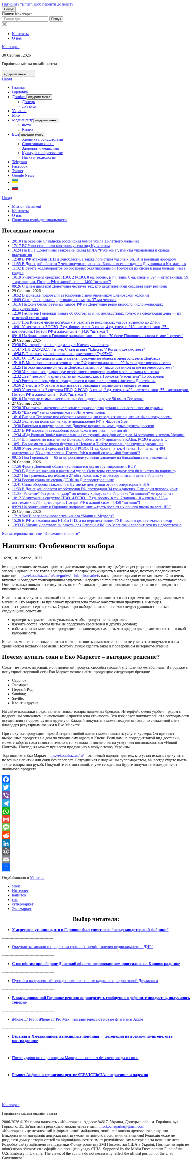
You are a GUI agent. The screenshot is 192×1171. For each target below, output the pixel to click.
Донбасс (19, 97)
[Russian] (15, 189)
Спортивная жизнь (38, 144)
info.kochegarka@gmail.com (121, 1126)
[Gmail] (96, 819)
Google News (23, 175)
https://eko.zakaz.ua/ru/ (66, 755)
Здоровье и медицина (40, 148)
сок (15, 899)
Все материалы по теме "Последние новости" (41, 533)
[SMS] (96, 827)
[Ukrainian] (15, 182)
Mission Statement (26, 206)
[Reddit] (96, 835)
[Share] (96, 867)
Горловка (20, 92)
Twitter (17, 171)
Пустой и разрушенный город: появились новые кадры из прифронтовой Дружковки (85, 981)
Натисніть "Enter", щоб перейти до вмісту (37, 4)
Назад (7, 79)
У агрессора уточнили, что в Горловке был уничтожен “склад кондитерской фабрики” (90, 929)
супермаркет (23, 904)
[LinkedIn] (96, 843)
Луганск (29, 106)
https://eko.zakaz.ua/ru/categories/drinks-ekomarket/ (58, 575)
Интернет (20, 890)
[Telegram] (96, 803)
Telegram (19, 162)
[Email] (96, 859)
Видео (27, 129)
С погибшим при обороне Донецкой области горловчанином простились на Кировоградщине (96, 964)
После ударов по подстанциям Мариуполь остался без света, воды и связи (75, 1058)
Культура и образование (42, 153)
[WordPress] (96, 851)
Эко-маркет (22, 908)
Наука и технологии (39, 157)
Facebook (20, 166)
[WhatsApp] (96, 811)
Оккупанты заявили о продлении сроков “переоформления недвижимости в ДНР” (82, 947)
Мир (16, 115)
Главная (19, 87)
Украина (19, 111)
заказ (16, 886)
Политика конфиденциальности (39, 220)
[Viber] (96, 795)
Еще (15, 134)
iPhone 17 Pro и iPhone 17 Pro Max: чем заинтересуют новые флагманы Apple (77, 1019)
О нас (17, 38)
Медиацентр (22, 120)
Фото (26, 125)
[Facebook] (96, 779)
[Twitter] (96, 787)
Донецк (28, 102)
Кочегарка (11, 47)
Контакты (20, 34)
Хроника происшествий (42, 139)
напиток (19, 895)
